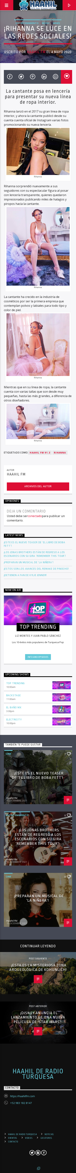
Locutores (46, 1138)
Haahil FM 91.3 (40, 452)
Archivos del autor (37, 486)
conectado (35, 516)
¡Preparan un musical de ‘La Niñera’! (29, 562)
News (56, 23)
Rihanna (60, 452)
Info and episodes (38, 657)
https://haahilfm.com (22, 1096)
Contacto (13, 1142)
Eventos (12, 1138)
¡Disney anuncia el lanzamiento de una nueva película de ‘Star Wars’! (38, 1017)
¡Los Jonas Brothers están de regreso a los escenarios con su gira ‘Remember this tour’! (35, 554)
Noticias (49, 1134)
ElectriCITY (14, 719)
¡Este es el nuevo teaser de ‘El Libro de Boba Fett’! (34, 544)
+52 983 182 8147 (21, 1103)
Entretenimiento (27, 23)
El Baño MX (13, 707)
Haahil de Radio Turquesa (38, 1074)
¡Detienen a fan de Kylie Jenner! (25, 575)
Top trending (15, 683)
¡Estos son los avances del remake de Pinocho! (36, 568)
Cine (8, 753)
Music (46, 23)
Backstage (13, 695)
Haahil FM (36, 52)
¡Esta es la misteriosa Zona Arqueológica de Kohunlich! (38, 967)
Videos (28, 1138)
